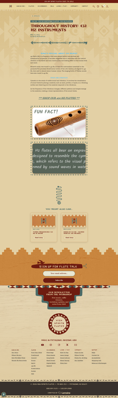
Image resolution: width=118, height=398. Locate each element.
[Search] (94, 6)
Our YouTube (79, 360)
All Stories (37, 16)
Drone (33, 360)
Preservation (35, 368)
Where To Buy (79, 355)
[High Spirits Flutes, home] (11, 6)
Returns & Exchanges (99, 363)
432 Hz (33, 366)
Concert (34, 358)
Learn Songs (64, 355)
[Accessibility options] (3, 394)
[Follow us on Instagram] (50, 344)
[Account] (107, 6)
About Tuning (64, 360)
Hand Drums (51, 360)
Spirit (33, 363)
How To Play (64, 352)
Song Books (50, 358)
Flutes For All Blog (81, 358)
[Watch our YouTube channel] (42, 344)
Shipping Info (96, 360)
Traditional (35, 355)
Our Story (15, 352)
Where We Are (16, 355)
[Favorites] (98, 6)
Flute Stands (51, 355)
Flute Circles (79, 352)
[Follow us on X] (67, 344)
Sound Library (65, 358)
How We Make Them (18, 358)
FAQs (93, 352)
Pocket (33, 371)
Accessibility (96, 358)
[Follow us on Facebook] (59, 344)
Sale (32, 374)
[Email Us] (75, 344)
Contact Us (95, 355)
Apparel (49, 366)
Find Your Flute (36, 352)
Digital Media (51, 363)
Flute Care (63, 363)
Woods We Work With (19, 360)
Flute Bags (50, 352)
